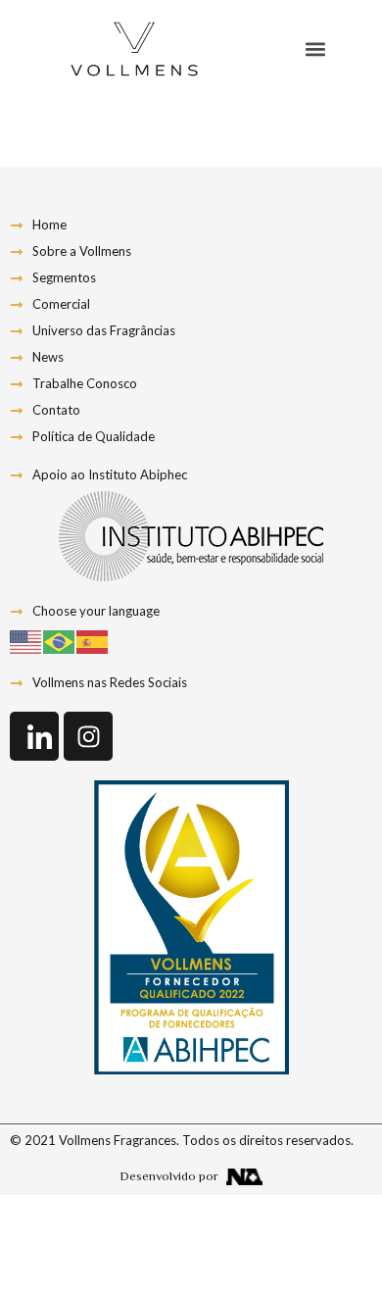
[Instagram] (88, 736)
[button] (315, 49)
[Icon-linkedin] (34, 736)
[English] (26, 640)
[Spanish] (93, 640)
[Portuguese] (59, 640)
